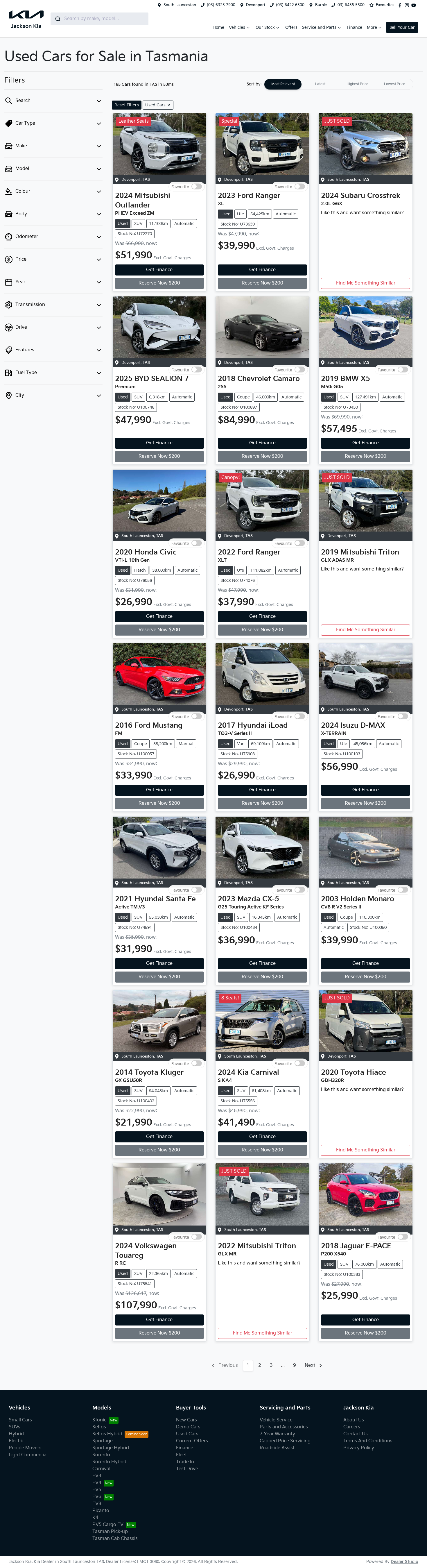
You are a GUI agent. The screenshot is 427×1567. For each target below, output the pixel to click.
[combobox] (99, 18)
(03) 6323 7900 (221, 5)
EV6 (96, 1497)
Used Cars (187, 1434)
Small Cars (20, 1420)
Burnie (321, 5)
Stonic (99, 1420)
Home (218, 27)
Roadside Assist (277, 1448)
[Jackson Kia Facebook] (401, 5)
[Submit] (57, 18)
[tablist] (338, 84)
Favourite (180, 186)
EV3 (96, 1476)
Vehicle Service (276, 1420)
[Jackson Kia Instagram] (408, 5)
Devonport (255, 5)
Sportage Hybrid (110, 1448)
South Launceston (180, 5)
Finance (354, 27)
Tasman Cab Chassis (115, 1538)
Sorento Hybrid (109, 1462)
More (372, 27)
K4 (95, 1518)
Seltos (99, 1427)
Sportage (102, 1441)
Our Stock (265, 27)
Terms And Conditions (367, 1441)
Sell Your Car (402, 27)
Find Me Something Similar (365, 283)
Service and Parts (319, 27)
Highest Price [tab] (357, 84)
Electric (17, 1441)
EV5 (96, 1490)
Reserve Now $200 (159, 283)
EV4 (96, 1483)
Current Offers (192, 1441)
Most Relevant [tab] (283, 84)
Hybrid (16, 1434)
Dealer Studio (404, 1561)
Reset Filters (126, 105)
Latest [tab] (320, 84)
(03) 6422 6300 (290, 5)
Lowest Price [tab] (394, 84)
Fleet (181, 1455)
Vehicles (237, 27)
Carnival (101, 1469)
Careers (351, 1427)
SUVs (14, 1427)
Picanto (100, 1511)
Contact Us (355, 1434)
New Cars (186, 1420)
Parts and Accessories (284, 1427)
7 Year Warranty (277, 1434)
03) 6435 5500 (351, 5)
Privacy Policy (358, 1448)
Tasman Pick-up (110, 1531)
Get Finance (159, 270)
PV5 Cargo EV (107, 1524)
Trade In (185, 1462)
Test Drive (187, 1469)
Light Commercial (28, 1455)
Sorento (101, 1455)
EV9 (96, 1504)
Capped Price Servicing (285, 1441)
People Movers (25, 1448)
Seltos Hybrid (107, 1434)
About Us (353, 1420)
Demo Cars (188, 1427)
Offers (291, 27)
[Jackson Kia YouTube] (414, 5)
